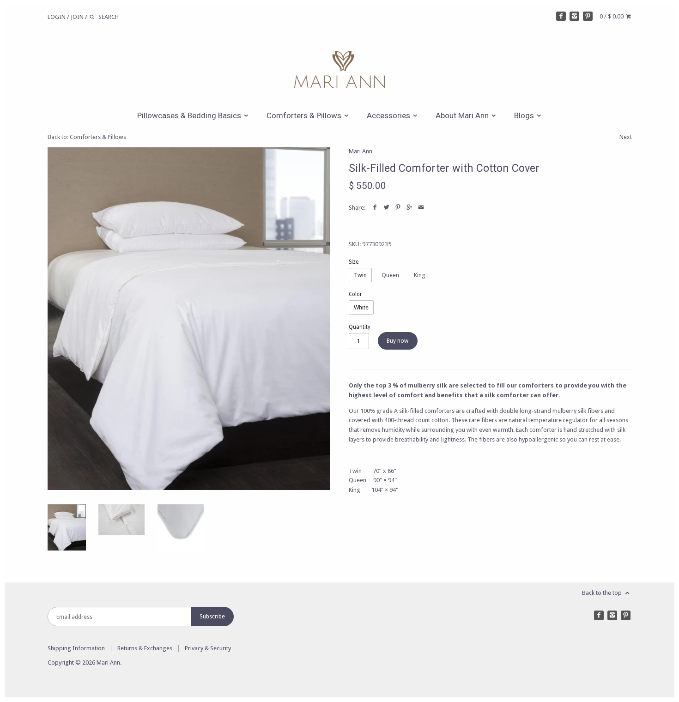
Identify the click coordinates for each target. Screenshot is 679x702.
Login (57, 16)
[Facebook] (561, 16)
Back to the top (602, 592)
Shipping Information (76, 648)
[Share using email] (421, 207)
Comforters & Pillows (305, 115)
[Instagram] (574, 16)
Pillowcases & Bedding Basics (190, 115)
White (361, 307)
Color (355, 294)
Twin (360, 275)
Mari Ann (360, 151)
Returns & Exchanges (144, 648)
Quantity (359, 327)
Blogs (525, 115)
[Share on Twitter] (386, 207)
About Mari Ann (463, 115)
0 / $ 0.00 (612, 16)
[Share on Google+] (409, 207)
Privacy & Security (208, 648)
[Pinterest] (588, 16)
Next (625, 136)
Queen (390, 275)
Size (353, 262)
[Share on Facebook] (375, 207)
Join (77, 16)
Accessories (389, 115)
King (419, 275)
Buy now (397, 341)
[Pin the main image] (398, 207)
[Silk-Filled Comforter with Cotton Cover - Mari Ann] (189, 318)
